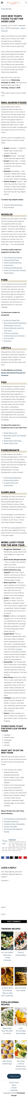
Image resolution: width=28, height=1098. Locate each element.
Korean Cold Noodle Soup (13, 262)
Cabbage (7, 735)
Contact (14, 1087)
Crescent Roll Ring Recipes (13, 205)
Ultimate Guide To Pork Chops (14, 336)
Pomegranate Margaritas (12, 478)
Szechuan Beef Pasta (11, 260)
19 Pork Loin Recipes (11, 333)
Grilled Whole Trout (10, 433)
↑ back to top (14, 1076)
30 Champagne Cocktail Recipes (15, 819)
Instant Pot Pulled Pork (12, 320)
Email (3, 914)
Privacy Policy (14, 1082)
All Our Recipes (6, 9)
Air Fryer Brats (9, 338)
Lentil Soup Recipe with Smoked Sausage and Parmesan (13, 372)
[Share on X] (14, 857)
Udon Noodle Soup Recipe (13, 257)
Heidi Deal (12, 840)
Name (3, 907)
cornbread (22, 623)
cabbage (7, 618)
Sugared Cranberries (11, 821)
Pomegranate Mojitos (11, 480)
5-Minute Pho (8, 265)
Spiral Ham (7, 341)
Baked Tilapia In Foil (11, 443)
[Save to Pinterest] (23, 857)
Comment (5, 880)
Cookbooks (14, 1090)
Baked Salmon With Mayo (13, 441)
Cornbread (7, 740)
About (14, 1085)
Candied (19, 649)
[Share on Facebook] (5, 857)
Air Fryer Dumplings (15, 528)
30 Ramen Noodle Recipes (13, 268)
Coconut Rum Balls (10, 826)
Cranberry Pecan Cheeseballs (14, 824)
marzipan (23, 179)
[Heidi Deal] (5, 845)
